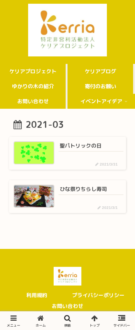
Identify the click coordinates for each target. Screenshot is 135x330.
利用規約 (36, 295)
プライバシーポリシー (98, 295)
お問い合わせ (67, 305)
